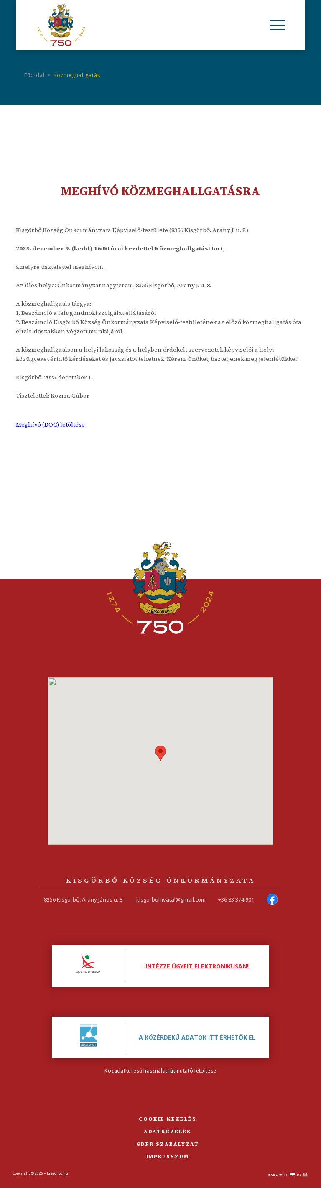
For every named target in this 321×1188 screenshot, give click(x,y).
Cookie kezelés (167, 1119)
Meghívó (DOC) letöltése (50, 424)
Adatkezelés (167, 1131)
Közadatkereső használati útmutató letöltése (160, 1070)
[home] (61, 25)
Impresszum (167, 1156)
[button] (160, 753)
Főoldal (34, 75)
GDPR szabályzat (167, 1144)
